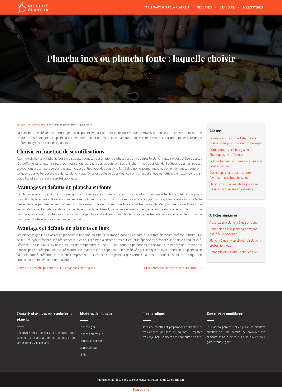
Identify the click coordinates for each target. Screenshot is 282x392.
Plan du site (141, 389)
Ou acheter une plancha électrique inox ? (171, 268)
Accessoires (252, 7)
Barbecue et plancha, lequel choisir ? (234, 252)
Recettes (204, 7)
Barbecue (227, 7)
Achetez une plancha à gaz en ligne (233, 222)
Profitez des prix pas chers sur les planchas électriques (57, 268)
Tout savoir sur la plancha (166, 7)
